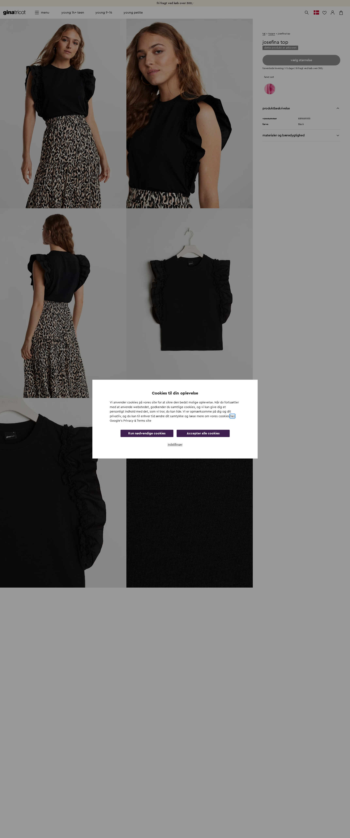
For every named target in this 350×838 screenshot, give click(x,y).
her (232, 416)
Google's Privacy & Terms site (130, 420)
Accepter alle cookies (203, 433)
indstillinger (175, 444)
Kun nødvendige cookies (146, 433)
